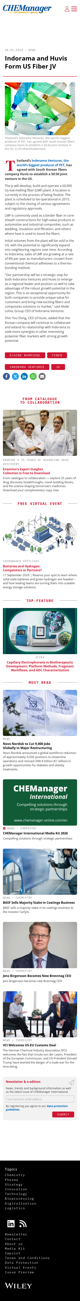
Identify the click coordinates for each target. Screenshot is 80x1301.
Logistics (15, 1208)
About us (14, 1244)
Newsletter (16, 1234)
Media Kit (15, 1248)
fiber (57, 355)
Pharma (11, 1180)
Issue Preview (19, 1272)
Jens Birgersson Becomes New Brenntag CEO (37, 976)
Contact (13, 1239)
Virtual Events (20, 1267)
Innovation (16, 1189)
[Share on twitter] (15, 376)
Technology (16, 1194)
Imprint (13, 1253)
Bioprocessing (19, 1198)
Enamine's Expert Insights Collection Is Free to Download (26, 471)
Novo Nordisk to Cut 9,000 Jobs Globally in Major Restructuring (27, 746)
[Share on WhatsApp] (33, 376)
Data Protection (22, 1262)
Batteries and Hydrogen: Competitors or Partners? (22, 568)
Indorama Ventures (27, 367)
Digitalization (20, 1203)
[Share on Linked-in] (24, 376)
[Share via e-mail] (42, 376)
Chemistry (28, 828)
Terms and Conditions (27, 1258)
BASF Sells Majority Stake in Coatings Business (39, 902)
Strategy (14, 1184)
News (32, 50)
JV (58, 367)
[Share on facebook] (6, 376)
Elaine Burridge (25, 355)
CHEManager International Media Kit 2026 (35, 833)
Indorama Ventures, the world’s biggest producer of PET (43, 162)
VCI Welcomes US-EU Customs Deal (29, 1045)
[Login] (67, 9)
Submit (63, 1114)
